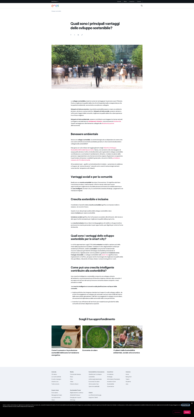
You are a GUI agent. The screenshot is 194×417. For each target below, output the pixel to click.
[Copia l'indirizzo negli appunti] (82, 35)
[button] (54, 1)
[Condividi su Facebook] (71, 34)
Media (125, 1)
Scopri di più (55, 390)
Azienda (119, 1)
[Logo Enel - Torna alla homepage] (55, 5)
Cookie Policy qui (186, 405)
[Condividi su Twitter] (74, 35)
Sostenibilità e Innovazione (96, 372)
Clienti (91, 392)
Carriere (139, 1)
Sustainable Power (75, 390)
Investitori (131, 1)
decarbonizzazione (108, 123)
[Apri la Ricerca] (142, 5)
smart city (105, 255)
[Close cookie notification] (192, 403)
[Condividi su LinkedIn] (78, 34)
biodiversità (117, 121)
